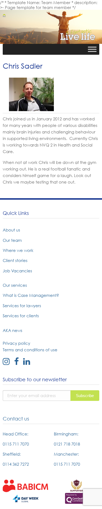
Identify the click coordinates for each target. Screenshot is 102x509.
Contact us (16, 419)
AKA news (12, 330)
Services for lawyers (22, 305)
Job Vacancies (17, 270)
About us (11, 229)
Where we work (18, 250)
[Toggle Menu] (92, 49)
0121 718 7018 (67, 443)
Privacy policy (16, 343)
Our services (15, 285)
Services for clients (21, 315)
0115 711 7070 (16, 443)
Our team (12, 240)
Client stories (15, 260)
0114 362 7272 (16, 464)
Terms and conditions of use (30, 349)
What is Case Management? (31, 295)
